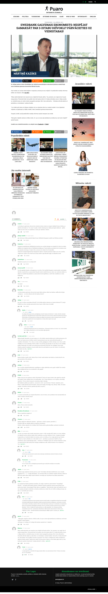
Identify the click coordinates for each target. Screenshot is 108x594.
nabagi (29, 312)
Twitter (46, 124)
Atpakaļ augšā (91, 589)
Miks (29, 452)
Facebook (40, 124)
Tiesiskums (48, 22)
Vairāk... (17, 576)
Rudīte (31, 326)
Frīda (29, 498)
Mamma (30, 549)
